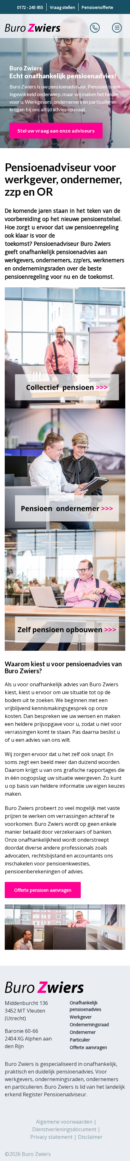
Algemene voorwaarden (64, 1121)
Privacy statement (51, 1136)
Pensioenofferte (97, 7)
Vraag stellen (62, 7)
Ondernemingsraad (89, 1024)
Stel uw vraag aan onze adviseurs (56, 130)
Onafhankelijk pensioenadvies (85, 1006)
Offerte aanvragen (88, 1047)
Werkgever (81, 1017)
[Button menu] (117, 27)
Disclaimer (90, 1136)
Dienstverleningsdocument (64, 1129)
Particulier (80, 1040)
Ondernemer (83, 1032)
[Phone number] (95, 28)
